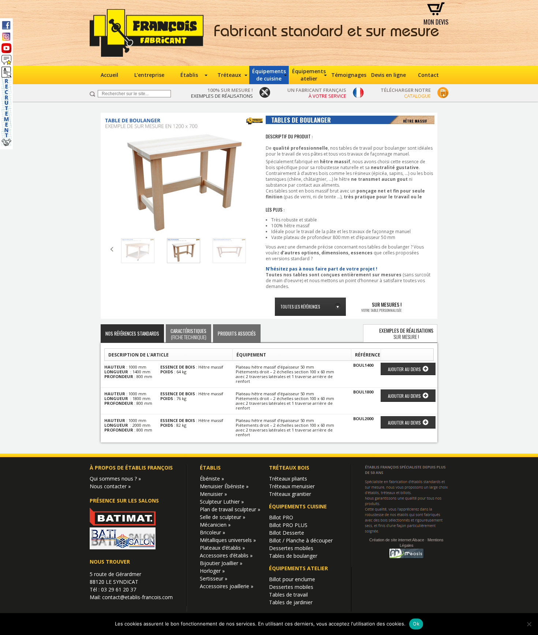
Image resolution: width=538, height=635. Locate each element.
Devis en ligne (388, 74)
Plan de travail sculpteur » (230, 509)
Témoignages (348, 74)
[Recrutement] (6, 106)
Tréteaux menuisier (292, 486)
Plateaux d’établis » (222, 547)
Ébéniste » (212, 478)
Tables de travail (288, 594)
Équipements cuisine (298, 506)
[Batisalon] (122, 547)
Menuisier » (213, 493)
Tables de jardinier (291, 602)
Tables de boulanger (293, 555)
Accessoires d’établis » (226, 555)
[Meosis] (406, 558)
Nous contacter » (110, 486)
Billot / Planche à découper (301, 540)
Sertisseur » (213, 578)
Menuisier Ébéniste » (224, 486)
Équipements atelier (309, 75)
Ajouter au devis (404, 369)
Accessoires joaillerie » (226, 586)
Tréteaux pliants (288, 478)
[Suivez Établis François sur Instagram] (6, 36)
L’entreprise (149, 74)
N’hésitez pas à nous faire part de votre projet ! (321, 269)
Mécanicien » (215, 524)
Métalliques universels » (228, 540)
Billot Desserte (286, 532)
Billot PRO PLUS (288, 525)
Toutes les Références (300, 307)
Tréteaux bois (289, 467)
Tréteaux (229, 74)
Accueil (109, 74)
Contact (428, 74)
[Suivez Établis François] (6, 60)
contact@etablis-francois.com (137, 597)
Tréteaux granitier (290, 493)
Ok (416, 624)
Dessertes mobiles (291, 548)
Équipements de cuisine (269, 75)
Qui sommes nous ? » (115, 478)
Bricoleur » (212, 532)
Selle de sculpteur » (222, 516)
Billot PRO (281, 517)
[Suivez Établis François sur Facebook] (6, 25)
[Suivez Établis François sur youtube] (6, 48)
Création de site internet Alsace (396, 539)
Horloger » (212, 570)
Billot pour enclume (292, 579)
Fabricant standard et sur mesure (326, 33)
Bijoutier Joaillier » (221, 563)
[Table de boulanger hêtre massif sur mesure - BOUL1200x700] (184, 176)
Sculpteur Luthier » (222, 501)
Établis (189, 74)
